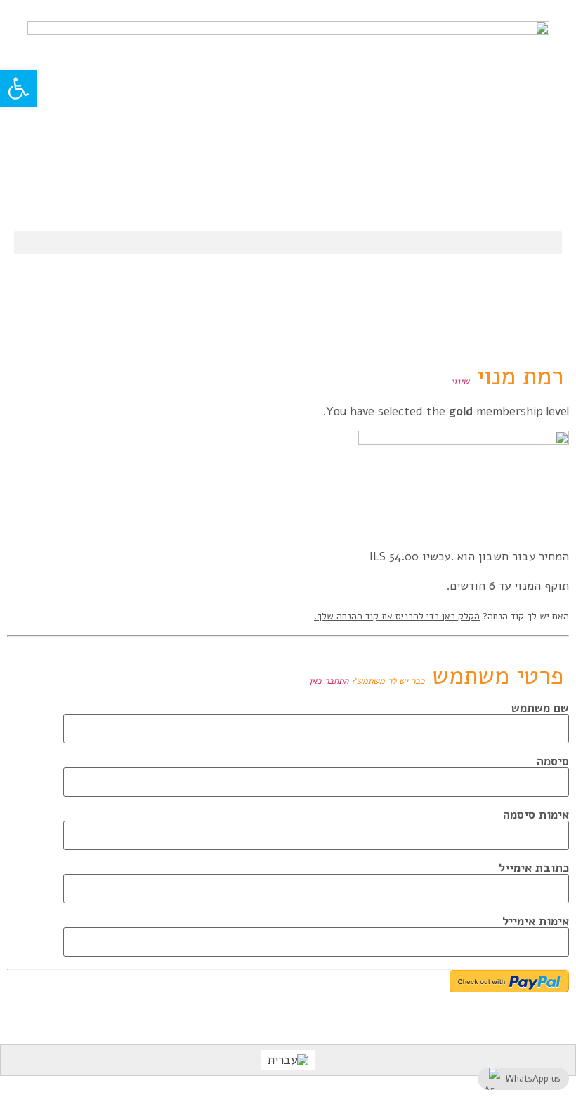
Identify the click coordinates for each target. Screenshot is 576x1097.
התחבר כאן (328, 681)
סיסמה (553, 761)
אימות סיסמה (536, 815)
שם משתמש (540, 708)
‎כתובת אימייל (534, 868)
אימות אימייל (535, 921)
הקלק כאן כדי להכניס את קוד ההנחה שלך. (397, 616)
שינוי (460, 381)
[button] (288, 242)
